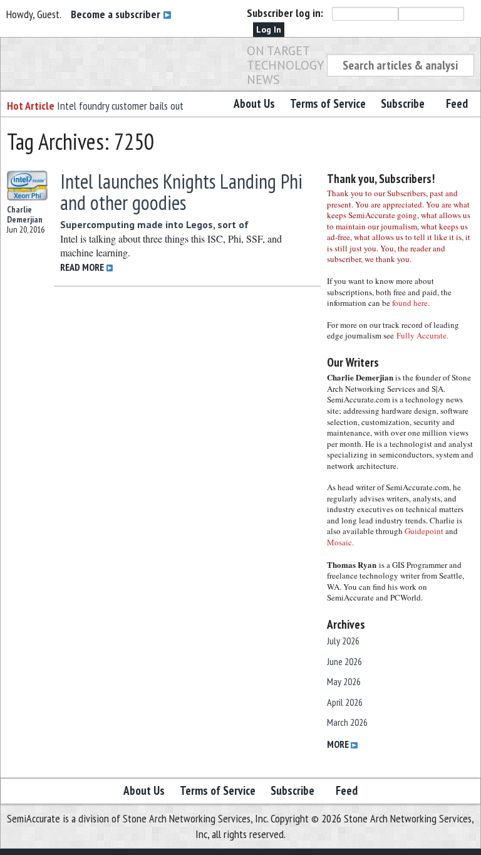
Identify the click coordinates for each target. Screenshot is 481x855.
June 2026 (344, 661)
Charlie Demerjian (25, 214)
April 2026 (345, 702)
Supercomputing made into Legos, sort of (154, 224)
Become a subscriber (117, 14)
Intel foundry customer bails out (120, 105)
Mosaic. (340, 542)
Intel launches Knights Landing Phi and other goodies (181, 192)
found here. (411, 302)
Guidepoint (424, 531)
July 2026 (343, 640)
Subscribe (403, 103)
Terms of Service (328, 103)
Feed (457, 103)
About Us (254, 103)
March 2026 (347, 722)
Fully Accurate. (422, 335)
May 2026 (344, 681)
